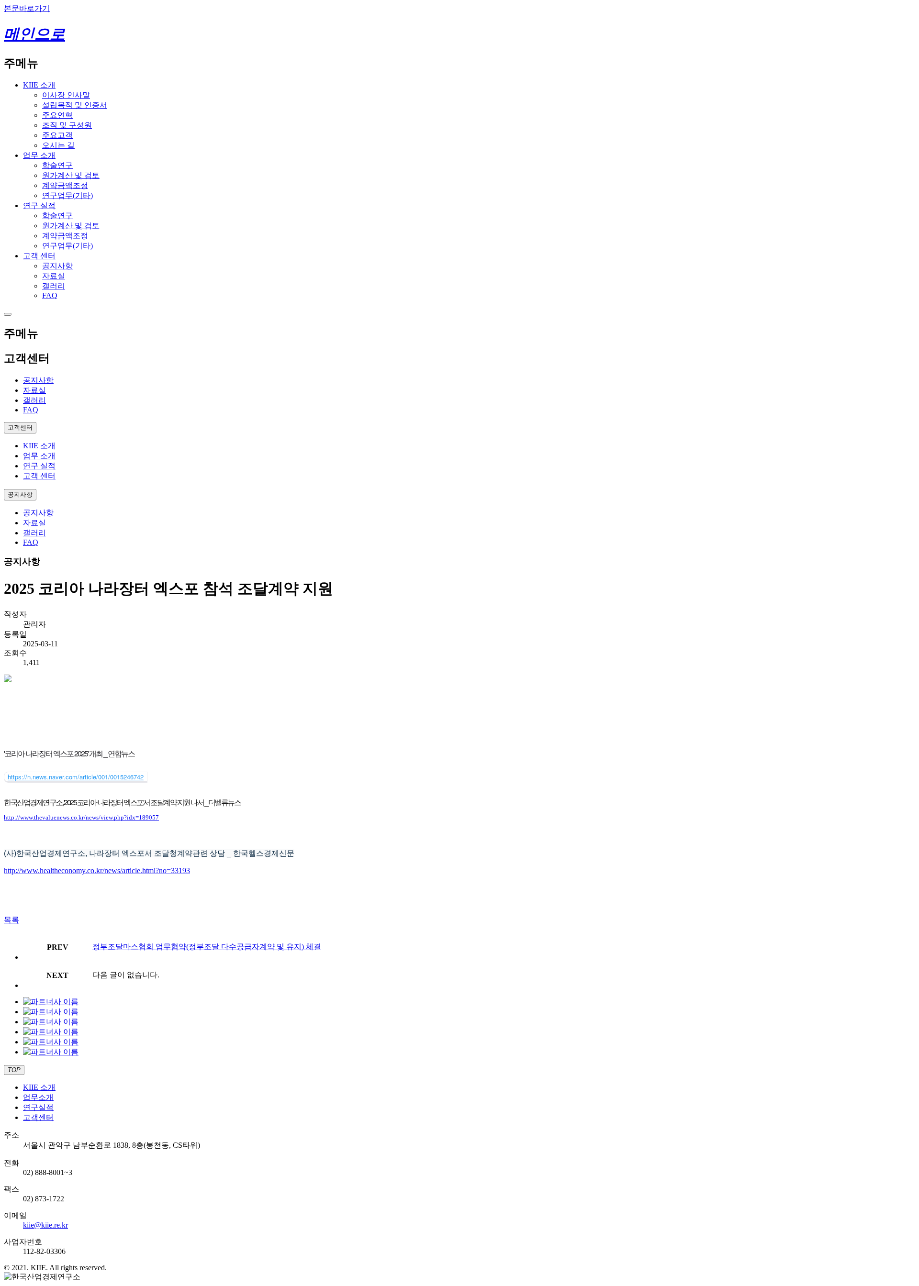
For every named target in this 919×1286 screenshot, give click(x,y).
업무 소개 (39, 155)
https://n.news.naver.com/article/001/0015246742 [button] (76, 776)
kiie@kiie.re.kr (45, 1225)
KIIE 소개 (39, 85)
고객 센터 (39, 256)
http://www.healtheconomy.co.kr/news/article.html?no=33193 (97, 870)
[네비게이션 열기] (7, 314)
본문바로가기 (27, 8)
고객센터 (38, 1117)
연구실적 (38, 1107)
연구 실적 (39, 205)
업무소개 (38, 1097)
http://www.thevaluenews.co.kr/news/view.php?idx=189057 (81, 817)
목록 (11, 920)
